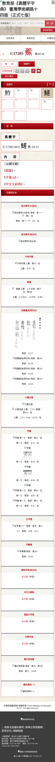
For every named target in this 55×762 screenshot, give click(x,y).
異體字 (27, 64)
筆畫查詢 (31, 38)
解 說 (9, 64)
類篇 (9, 170)
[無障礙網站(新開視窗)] (27, 751)
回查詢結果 (7, 71)
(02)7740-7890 (15, 743)
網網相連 (18, 731)
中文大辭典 (13, 184)
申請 (32, 577)
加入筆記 (9, 76)
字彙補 (10, 177)
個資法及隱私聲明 (14, 727)
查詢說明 (47, 30)
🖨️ (33, 71)
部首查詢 (10, 38)
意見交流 (6, 731)
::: (1, 54)
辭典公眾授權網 (33, 727)
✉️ (38, 71)
